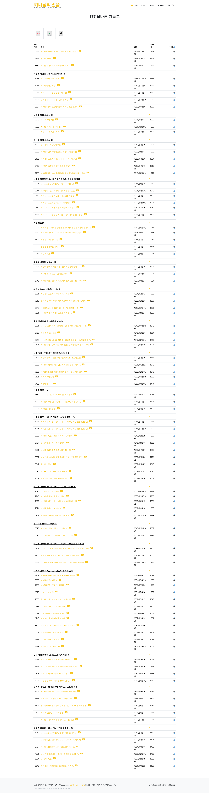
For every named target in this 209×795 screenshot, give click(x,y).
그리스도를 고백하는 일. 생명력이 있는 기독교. (59, 733)
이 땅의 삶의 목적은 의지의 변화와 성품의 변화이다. (61, 267)
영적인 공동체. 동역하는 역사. (52, 632)
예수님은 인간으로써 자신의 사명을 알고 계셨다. (60, 107)
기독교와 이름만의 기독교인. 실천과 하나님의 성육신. (62, 232)
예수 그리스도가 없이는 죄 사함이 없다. (56, 203)
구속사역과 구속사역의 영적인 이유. (55, 100)
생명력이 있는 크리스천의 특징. (53, 585)
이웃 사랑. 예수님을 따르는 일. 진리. (55, 478)
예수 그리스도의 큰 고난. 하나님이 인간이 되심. (59, 159)
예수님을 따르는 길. (48, 409)
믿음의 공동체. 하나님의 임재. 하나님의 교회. (58, 625)
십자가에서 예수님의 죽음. (51, 145)
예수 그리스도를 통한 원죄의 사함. (54, 92)
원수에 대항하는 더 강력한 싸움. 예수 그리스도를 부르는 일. (64, 705)
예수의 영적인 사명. (48, 85)
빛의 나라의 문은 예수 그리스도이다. (55, 673)
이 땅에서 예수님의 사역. (50, 132)
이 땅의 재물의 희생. (49, 333)
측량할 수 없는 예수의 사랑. (51, 127)
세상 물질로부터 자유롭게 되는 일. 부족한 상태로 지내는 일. (64, 326)
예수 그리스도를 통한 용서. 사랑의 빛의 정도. (58, 207)
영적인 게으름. (46, 58)
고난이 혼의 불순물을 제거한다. (53, 496)
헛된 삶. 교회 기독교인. (50, 239)
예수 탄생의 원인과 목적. (50, 78)
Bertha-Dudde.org (77, 785)
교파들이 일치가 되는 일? (51, 639)
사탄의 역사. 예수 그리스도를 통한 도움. (56, 313)
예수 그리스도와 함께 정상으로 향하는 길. (57, 659)
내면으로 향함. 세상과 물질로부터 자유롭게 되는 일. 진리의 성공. (66, 340)
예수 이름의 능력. (48, 377)
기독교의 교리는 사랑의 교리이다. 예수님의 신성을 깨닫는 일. (65, 421)
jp (80, 51)
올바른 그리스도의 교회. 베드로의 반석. (56, 599)
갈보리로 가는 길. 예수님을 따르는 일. (55, 515)
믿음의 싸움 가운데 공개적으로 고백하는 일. (58, 747)
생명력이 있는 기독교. (49, 580)
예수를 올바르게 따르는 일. (51, 508)
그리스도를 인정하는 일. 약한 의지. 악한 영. (58, 184)
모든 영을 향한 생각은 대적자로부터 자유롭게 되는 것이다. (63, 301)
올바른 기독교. (46, 464)
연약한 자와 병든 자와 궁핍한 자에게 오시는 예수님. (61, 365)
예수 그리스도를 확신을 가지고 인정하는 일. (58, 196)
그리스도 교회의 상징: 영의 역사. (53, 606)
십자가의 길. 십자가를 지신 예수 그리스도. (57, 535)
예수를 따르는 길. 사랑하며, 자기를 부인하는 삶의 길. (61, 401)
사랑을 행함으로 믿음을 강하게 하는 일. (56, 450)
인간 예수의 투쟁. (48, 120)
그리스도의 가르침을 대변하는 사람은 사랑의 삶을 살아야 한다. (65, 548)
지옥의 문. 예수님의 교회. (51, 646)
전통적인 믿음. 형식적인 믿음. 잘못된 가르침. (58, 575)
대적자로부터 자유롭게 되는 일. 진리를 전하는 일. (60, 308)
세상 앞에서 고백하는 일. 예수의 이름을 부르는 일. (60, 754)
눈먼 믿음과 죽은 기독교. (50, 246)
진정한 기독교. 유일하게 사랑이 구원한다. (57, 436)
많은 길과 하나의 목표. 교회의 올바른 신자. (57, 766)
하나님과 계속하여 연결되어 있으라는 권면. (58, 720)
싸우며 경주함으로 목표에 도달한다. (55, 274)
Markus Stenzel (64, 788)
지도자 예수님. (46, 384)
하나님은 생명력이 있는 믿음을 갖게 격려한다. (59, 691)
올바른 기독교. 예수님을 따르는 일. (54, 471)
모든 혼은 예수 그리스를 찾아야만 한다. (56, 680)
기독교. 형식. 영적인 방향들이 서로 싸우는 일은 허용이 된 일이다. (66, 227)
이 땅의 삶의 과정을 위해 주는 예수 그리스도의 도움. (61, 358)
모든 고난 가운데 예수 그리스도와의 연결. (57, 698)
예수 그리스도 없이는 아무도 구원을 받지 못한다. (60, 666)
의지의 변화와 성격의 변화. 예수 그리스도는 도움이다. (62, 281)
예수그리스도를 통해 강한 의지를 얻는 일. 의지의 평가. (62, 372)
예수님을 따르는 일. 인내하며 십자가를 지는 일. (59, 501)
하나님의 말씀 (47, 4)
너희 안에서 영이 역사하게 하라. (53, 613)
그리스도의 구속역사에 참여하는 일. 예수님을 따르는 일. (63, 562)
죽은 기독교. (46, 254)
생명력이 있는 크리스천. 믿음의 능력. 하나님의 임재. (61, 740)
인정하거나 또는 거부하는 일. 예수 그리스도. (58, 191)
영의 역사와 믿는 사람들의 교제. (53, 618)
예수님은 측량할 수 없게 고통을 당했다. (56, 166)
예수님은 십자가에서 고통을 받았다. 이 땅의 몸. (59, 152)
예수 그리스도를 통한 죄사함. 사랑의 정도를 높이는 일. (62, 214)
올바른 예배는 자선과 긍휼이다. (53, 443)
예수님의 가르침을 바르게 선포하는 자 (56, 65)
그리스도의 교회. (47, 592)
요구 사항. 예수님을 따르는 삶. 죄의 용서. (57, 394)
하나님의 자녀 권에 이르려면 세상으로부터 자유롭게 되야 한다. (65, 345)
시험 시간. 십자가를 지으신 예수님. (54, 528)
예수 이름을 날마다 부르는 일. (52, 712)
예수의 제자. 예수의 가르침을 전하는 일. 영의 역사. (60, 555)
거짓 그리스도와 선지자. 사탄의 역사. (55, 294)
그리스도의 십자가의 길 (50, 491)
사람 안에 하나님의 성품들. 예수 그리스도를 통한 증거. (62, 457)
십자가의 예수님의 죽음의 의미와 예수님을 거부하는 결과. (63, 173)
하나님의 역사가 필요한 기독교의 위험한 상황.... (59, 51)
